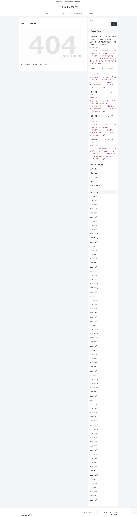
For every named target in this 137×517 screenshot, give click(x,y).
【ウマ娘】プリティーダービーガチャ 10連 (103, 93)
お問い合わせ (113, 512)
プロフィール (92, 512)
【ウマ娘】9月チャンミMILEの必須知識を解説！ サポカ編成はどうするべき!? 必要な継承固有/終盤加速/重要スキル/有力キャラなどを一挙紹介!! (103, 40)
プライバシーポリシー (102, 512)
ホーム (85, 512)
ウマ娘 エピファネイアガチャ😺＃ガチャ (103, 70)
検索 (91, 21)
